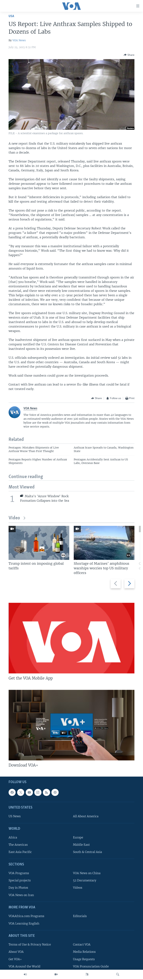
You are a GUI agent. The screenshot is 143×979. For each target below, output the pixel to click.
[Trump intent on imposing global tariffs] (39, 543)
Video (14, 518)
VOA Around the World (24, 966)
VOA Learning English (24, 923)
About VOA (16, 952)
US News (15, 816)
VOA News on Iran (21, 895)
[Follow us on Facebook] (12, 792)
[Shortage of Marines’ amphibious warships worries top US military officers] (104, 543)
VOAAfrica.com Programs (26, 916)
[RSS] (46, 792)
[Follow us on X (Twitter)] (20, 792)
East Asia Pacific (20, 852)
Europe (78, 837)
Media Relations (84, 952)
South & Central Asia (87, 852)
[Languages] (87, 974)
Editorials (80, 916)
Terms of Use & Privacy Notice (30, 944)
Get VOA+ (15, 959)
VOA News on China (87, 873)
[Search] (117, 974)
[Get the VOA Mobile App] (71, 638)
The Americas (18, 844)
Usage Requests (84, 959)
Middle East (81, 844)
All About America (85, 816)
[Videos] (56, 974)
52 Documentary (84, 880)
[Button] (129, 55)
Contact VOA (81, 944)
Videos (77, 887)
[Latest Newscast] (25, 974)
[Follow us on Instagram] (37, 792)
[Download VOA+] (71, 725)
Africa (13, 837)
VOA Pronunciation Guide (91, 966)
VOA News (19, 40)
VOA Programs (19, 873)
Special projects (20, 880)
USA (11, 16)
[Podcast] (54, 792)
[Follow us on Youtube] (29, 792)
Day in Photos (18, 887)
